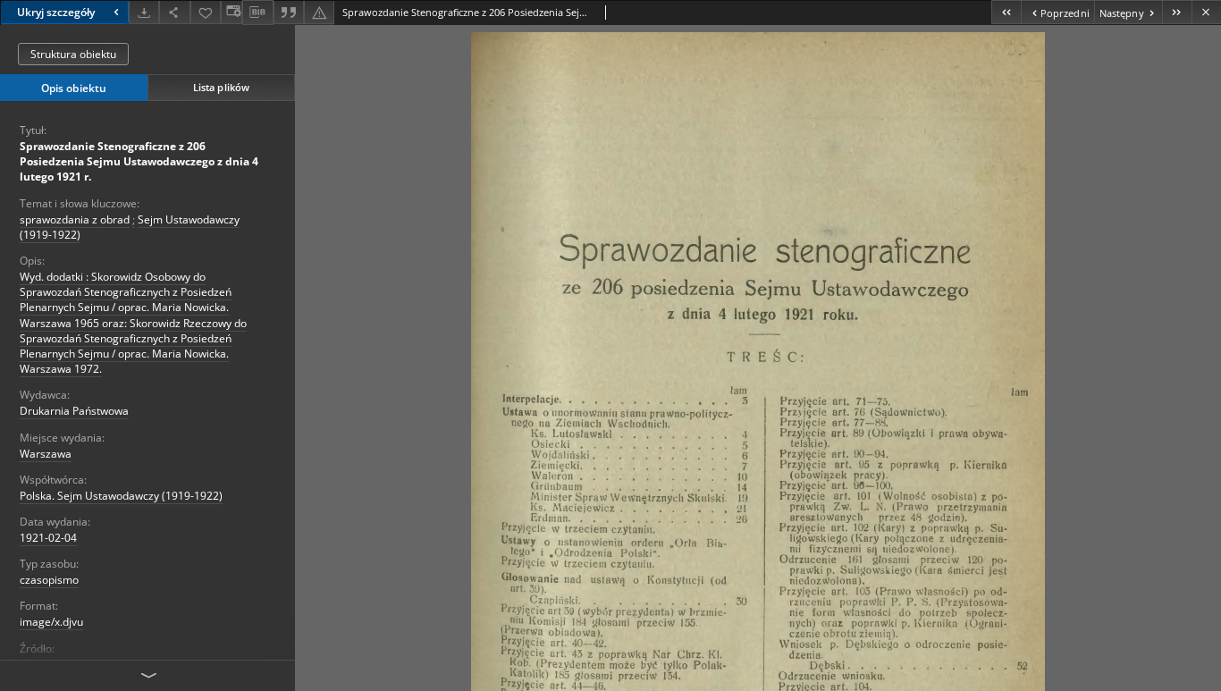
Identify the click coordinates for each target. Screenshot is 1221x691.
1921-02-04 (48, 537)
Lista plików (221, 87)
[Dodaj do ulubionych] (205, 12)
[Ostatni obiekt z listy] (1177, 12)
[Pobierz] (144, 12)
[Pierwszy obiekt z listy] (1006, 12)
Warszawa (46, 453)
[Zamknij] (1206, 12)
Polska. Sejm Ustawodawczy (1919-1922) (121, 495)
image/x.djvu (51, 621)
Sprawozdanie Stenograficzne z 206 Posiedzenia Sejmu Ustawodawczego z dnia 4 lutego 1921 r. (139, 161)
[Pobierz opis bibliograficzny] (257, 12)
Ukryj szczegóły (56, 12)
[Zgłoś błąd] (319, 12)
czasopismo (49, 579)
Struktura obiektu (73, 54)
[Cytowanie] (289, 12)
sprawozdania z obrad (75, 219)
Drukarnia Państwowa (74, 410)
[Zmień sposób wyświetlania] (231, 12)
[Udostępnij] (174, 12)
